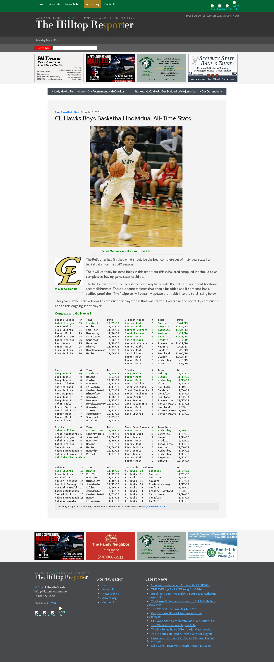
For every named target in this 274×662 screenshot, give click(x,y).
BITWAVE (51, 602)
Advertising (92, 4)
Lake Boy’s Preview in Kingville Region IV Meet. (181, 645)
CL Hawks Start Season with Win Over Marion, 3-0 (183, 621)
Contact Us (111, 4)
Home (40, 4)
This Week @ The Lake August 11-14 (173, 625)
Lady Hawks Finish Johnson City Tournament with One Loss (90, 91)
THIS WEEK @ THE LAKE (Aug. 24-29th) (176, 589)
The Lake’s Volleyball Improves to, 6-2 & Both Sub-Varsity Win (181, 603)
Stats (76, 112)
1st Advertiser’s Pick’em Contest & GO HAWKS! (180, 585)
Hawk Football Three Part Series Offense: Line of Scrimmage (180, 639)
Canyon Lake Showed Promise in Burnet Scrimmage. (174, 614)
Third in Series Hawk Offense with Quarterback (181, 629)
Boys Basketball (64, 112)
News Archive (73, 4)
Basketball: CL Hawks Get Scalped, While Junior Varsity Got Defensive (177, 91)
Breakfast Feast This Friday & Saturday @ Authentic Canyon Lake (181, 595)
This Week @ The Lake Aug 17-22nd (173, 609)
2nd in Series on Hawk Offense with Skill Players (181, 634)
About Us (54, 4)
